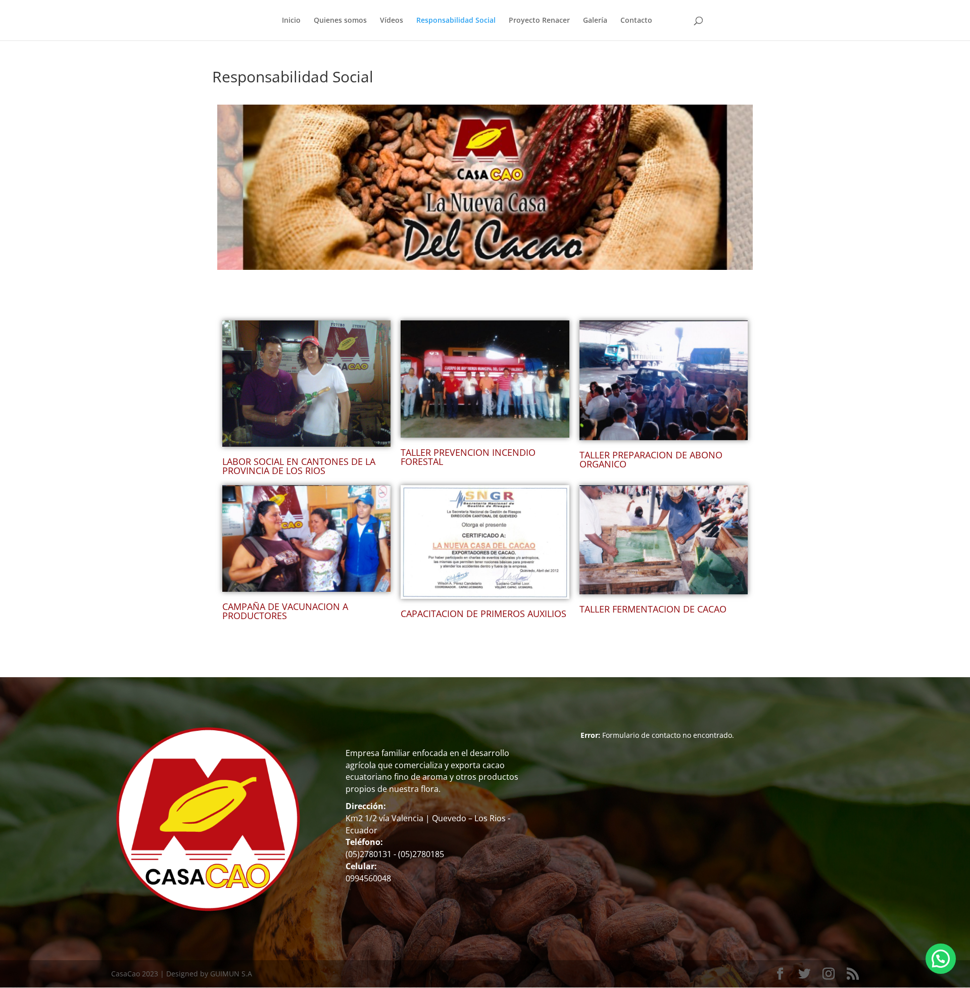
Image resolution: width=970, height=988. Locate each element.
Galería (595, 21)
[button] (941, 959)
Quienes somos (340, 21)
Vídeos (391, 21)
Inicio (291, 21)
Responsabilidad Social (456, 21)
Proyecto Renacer (539, 21)
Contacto (636, 21)
